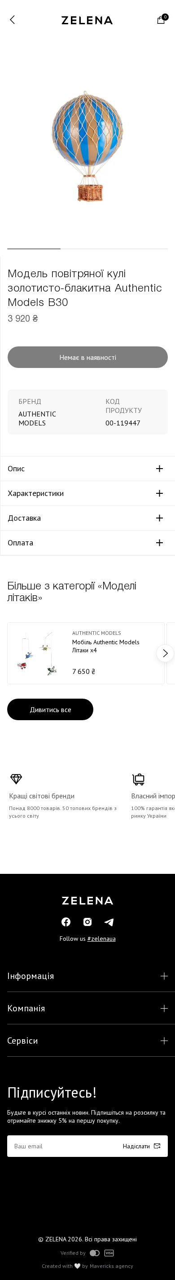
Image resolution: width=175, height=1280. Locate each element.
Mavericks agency (111, 1266)
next (165, 653)
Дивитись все (50, 709)
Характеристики (36, 493)
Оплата (20, 543)
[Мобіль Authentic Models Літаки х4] (86, 653)
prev (10, 653)
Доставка (24, 518)
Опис (16, 469)
